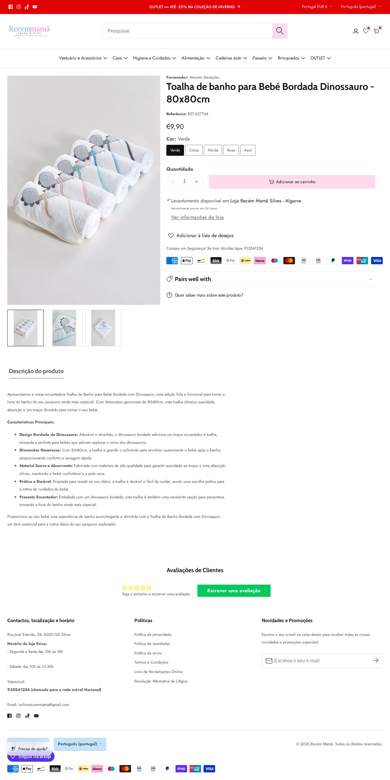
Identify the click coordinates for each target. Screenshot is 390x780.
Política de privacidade (153, 634)
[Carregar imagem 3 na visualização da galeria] (103, 328)
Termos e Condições (151, 662)
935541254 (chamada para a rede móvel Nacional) (54, 690)
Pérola (215, 152)
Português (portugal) (359, 6)
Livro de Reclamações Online (158, 672)
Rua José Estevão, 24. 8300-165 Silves (39, 634)
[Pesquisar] (279, 31)
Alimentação (193, 58)
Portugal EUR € (315, 6)
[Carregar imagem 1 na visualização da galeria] (25, 328)
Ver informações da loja (197, 217)
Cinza (196, 152)
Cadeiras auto (228, 58)
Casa (117, 58)
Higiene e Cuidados (151, 58)
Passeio (260, 58)
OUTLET (317, 58)
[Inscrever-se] (375, 661)
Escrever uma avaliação (234, 590)
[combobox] (195, 31)
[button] (270, 279)
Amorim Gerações (204, 78)
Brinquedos (288, 58)
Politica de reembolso (152, 643)
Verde (177, 152)
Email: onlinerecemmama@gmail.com (38, 704)
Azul (249, 152)
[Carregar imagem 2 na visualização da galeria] (64, 328)
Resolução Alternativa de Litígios (160, 681)
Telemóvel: (16, 682)
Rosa (233, 152)
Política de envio (148, 653)
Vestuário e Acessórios (80, 58)
